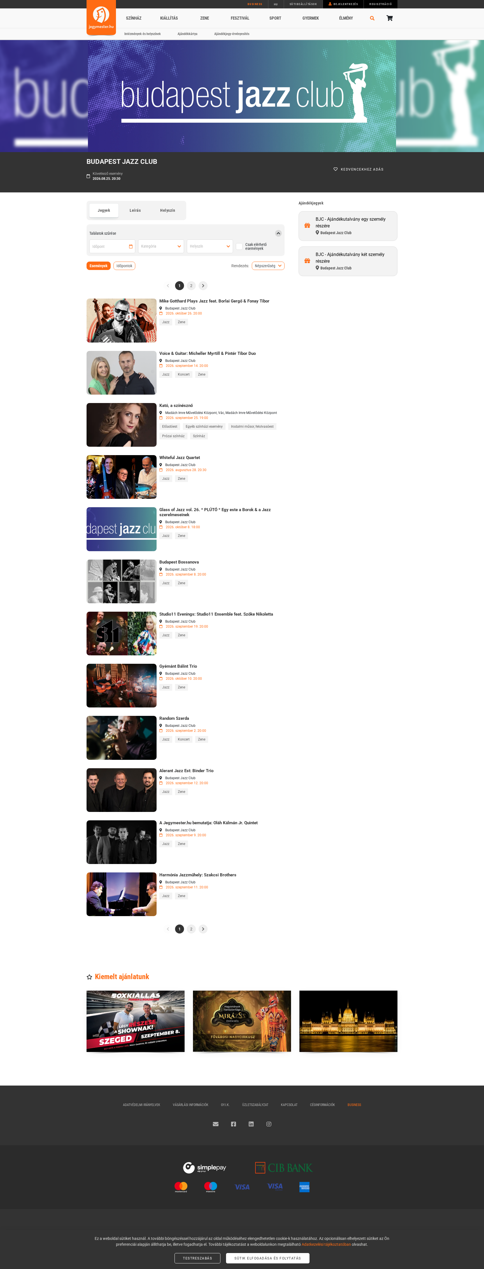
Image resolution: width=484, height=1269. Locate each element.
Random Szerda (174, 718)
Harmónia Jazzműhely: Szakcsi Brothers (197, 874)
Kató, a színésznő (176, 405)
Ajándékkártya (187, 34)
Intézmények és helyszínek (142, 34)
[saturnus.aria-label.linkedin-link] (251, 1124)
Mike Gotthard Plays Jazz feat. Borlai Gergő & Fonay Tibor (214, 301)
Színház (133, 18)
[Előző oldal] (167, 285)
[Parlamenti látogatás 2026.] (348, 1021)
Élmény (346, 18)
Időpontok (124, 266)
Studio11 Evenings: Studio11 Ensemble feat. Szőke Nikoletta (216, 614)
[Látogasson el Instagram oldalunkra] (268, 1124)
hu (276, 4)
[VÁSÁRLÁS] (122, 320)
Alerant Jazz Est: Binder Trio (186, 770)
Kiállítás (169, 18)
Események (99, 266)
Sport (275, 18)
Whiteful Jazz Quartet (179, 457)
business (255, 4)
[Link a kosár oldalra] (389, 18)
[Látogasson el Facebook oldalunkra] (233, 1124)
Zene (204, 18)
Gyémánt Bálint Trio (178, 666)
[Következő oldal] (203, 285)
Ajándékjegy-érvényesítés (231, 34)
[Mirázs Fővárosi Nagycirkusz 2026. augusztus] (242, 1021)
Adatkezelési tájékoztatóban (326, 1244)
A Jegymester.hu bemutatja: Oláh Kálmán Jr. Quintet (208, 822)
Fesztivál (240, 18)
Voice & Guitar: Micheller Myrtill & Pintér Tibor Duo (207, 353)
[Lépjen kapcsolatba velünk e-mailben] (215, 1124)
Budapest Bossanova (179, 562)
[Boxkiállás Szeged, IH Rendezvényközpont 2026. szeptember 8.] (136, 1021)
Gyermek (310, 18)
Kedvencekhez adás (362, 169)
